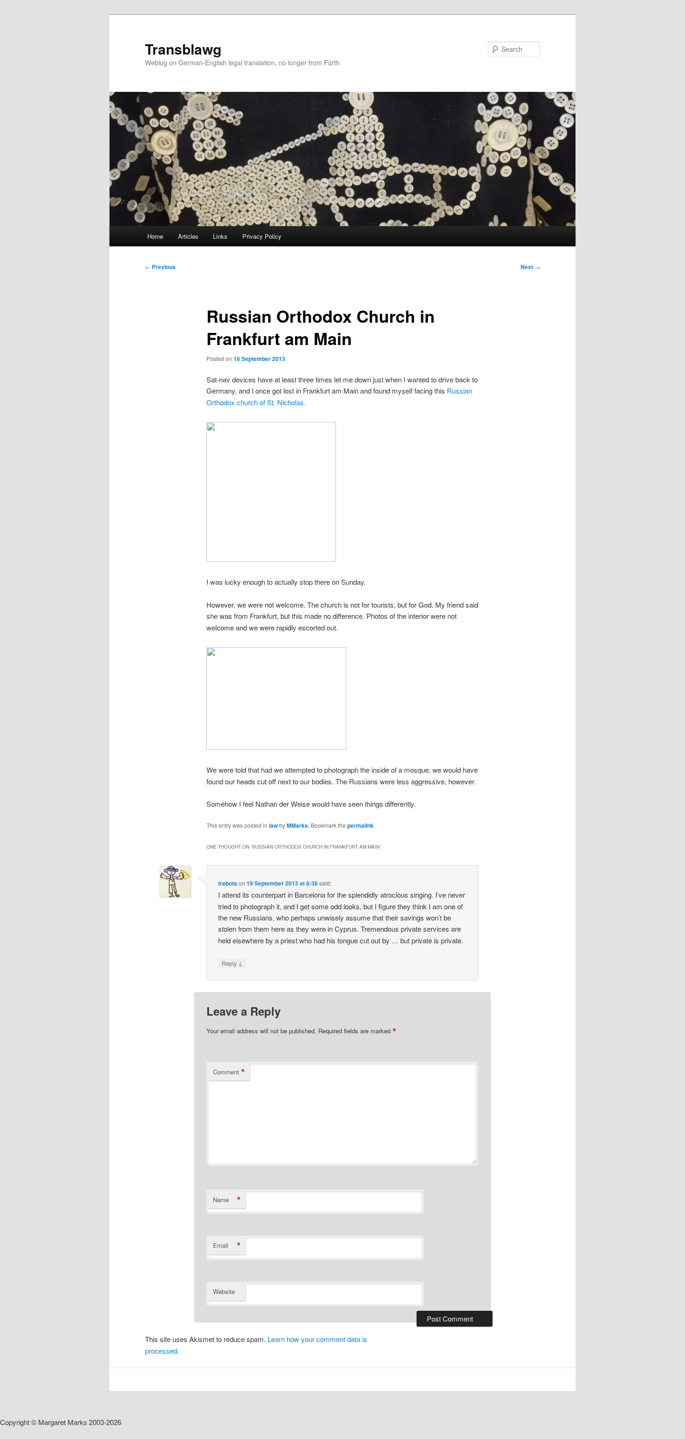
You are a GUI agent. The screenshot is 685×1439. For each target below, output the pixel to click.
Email (227, 1245)
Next (530, 267)
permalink (360, 825)
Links (220, 236)
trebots (227, 883)
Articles (188, 236)
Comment (229, 1072)
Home (155, 236)
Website (224, 1291)
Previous (160, 267)
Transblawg (183, 49)
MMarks (297, 825)
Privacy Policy (261, 236)
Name (227, 1199)
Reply (232, 963)
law (273, 825)
